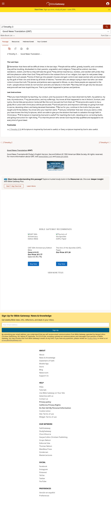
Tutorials (42, 390)
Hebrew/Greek (28, 41)
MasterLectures (45, 455)
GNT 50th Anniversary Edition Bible (40, 249)
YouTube (42, 481)
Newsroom (43, 373)
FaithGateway (44, 428)
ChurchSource (45, 434)
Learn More (31, 186)
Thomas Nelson (45, 446)
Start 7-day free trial (13, 186)
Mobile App (44, 363)
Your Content (42, 41)
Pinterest (43, 472)
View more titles (55, 272)
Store (41, 366)
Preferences (44, 495)
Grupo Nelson (45, 440)
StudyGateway (45, 431)
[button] (107, 3)
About (41, 354)
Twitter (42, 478)
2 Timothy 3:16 (15, 129)
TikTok (42, 475)
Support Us (44, 376)
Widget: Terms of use (48, 417)
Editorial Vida (44, 443)
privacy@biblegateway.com (11, 340)
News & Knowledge (47, 358)
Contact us (43, 399)
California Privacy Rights (50, 405)
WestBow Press (45, 449)
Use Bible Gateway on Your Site (52, 393)
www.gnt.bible (62, 156)
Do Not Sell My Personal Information (55, 408)
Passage (5, 41)
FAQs (41, 387)
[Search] (106, 27)
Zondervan (43, 452)
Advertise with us (46, 396)
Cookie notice (44, 411)
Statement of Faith (46, 361)
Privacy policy (45, 402)
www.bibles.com (45, 156)
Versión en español (47, 492)
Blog (41, 370)
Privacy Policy (92, 338)
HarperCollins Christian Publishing (53, 437)
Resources (15, 41)
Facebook (43, 466)
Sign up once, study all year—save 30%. (55, 9)
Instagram (43, 469)
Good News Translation (17, 150)
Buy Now (33, 264)
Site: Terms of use (46, 414)
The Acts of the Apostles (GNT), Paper (68, 249)
